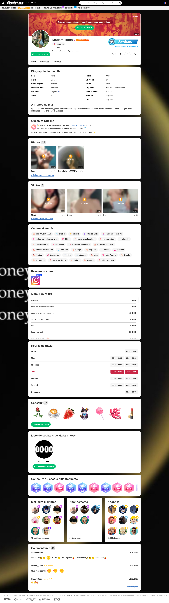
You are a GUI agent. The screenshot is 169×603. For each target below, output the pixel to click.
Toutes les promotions (53, 8)
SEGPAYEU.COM (70, 595)
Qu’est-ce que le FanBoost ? (126, 46)
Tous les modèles (9, 8)
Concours (69, 8)
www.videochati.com (28, 595)
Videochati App (84, 8)
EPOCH (61, 595)
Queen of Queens (77, 125)
